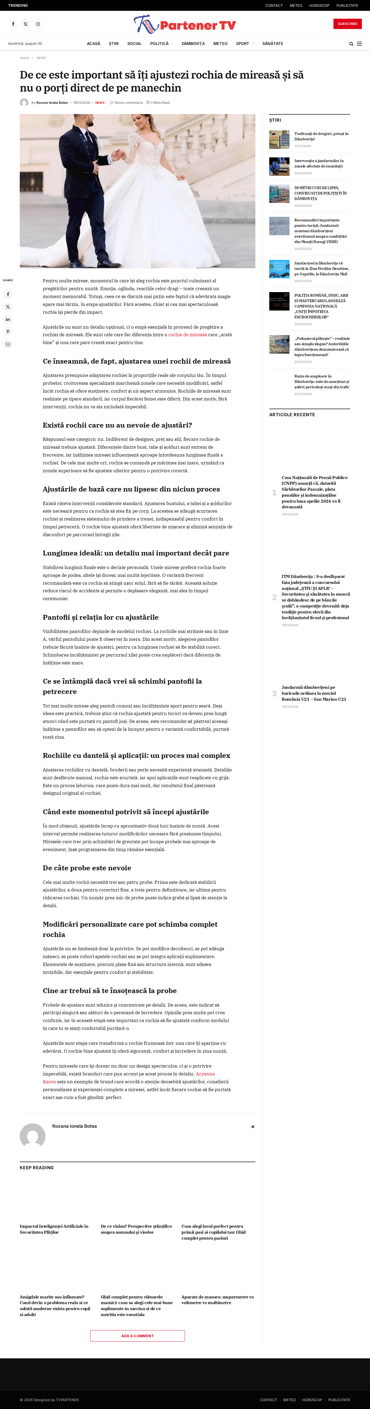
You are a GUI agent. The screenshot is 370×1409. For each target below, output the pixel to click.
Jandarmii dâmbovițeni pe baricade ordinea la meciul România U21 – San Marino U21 (314, 693)
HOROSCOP (341, 5)
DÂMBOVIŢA (193, 43)
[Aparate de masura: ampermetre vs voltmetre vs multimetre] (218, 1269)
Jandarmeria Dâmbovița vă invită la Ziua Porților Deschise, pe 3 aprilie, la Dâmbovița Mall (321, 268)
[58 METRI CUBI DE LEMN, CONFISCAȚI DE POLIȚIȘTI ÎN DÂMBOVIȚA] (279, 194)
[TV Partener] (185, 24)
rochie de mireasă (187, 335)
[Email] (8, 344)
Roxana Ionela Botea (52, 103)
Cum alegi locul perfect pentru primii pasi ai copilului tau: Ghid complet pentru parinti (213, 1232)
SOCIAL (134, 43)
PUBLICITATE (339, 1400)
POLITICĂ (159, 43)
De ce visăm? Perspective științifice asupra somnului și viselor (136, 1229)
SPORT (242, 43)
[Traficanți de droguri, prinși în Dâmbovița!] (279, 139)
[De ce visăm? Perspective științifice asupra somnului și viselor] (138, 1198)
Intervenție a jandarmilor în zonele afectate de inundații (318, 163)
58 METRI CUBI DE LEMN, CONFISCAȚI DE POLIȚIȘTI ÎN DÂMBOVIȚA (320, 193)
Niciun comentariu (129, 103)
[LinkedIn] (8, 319)
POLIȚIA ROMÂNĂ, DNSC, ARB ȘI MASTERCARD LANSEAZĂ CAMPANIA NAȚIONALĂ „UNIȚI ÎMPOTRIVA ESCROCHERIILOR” (321, 306)
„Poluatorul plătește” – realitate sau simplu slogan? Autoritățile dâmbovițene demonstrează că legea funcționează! (322, 346)
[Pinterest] (8, 332)
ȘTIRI (114, 43)
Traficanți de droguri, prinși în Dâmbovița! (321, 136)
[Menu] (359, 44)
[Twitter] (8, 307)
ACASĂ (93, 43)
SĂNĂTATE (272, 43)
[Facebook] (8, 294)
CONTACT (296, 5)
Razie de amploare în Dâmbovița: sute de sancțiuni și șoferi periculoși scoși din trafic (321, 381)
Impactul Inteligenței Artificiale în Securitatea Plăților (54, 1229)
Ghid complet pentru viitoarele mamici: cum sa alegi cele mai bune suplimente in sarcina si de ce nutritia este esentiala (137, 1305)
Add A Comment (137, 1336)
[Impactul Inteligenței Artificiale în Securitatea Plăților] (57, 1198)
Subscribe (347, 24)
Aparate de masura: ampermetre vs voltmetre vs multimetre (217, 1299)
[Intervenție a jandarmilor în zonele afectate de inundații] (279, 166)
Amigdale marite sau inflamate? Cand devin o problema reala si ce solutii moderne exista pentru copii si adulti (55, 1305)
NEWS (100, 103)
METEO (318, 5)
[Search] (351, 44)
